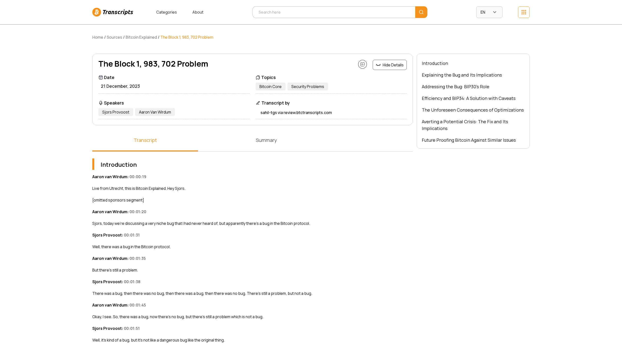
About (197, 12)
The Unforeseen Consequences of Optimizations (473, 110)
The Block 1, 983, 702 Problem (186, 37)
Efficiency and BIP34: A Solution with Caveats (469, 98)
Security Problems (307, 86)
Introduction (435, 63)
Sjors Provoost (115, 112)
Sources (114, 37)
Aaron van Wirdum (155, 112)
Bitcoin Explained (141, 37)
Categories (166, 12)
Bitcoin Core (270, 86)
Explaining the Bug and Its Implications (462, 75)
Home (97, 37)
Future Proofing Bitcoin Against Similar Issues (469, 140)
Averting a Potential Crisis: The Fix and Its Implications (465, 125)
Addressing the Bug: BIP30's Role (455, 86)
